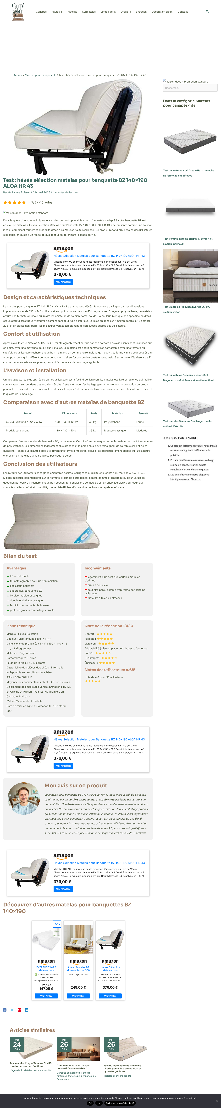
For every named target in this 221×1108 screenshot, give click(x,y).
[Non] (217, 1101)
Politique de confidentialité (120, 1103)
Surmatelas (63, 1079)
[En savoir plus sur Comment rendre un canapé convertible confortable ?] (78, 1049)
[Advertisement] (110, 47)
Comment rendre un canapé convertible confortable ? (73, 1067)
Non (99, 1103)
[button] (207, 12)
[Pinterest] (19, 1010)
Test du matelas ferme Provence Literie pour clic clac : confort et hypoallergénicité (122, 1068)
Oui (90, 1103)
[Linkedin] (26, 1010)
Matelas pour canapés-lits (37, 1070)
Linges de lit (16, 1070)
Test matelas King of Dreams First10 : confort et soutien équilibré (31, 1065)
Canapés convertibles (68, 1072)
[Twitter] (12, 1010)
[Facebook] (4, 1010)
